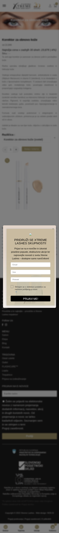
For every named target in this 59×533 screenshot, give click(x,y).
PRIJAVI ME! (30, 298)
